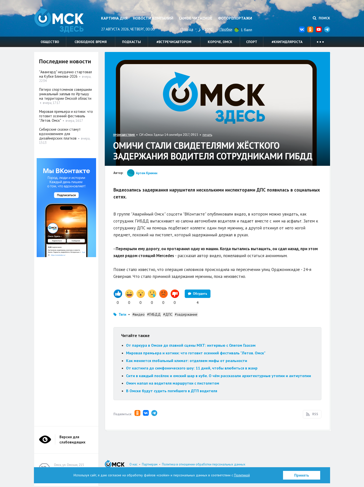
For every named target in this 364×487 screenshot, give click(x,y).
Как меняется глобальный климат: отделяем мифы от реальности (186, 360)
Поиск (324, 18)
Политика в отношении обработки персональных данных (203, 464)
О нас (133, 464)
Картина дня (114, 18)
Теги (122, 314)
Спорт (251, 42)
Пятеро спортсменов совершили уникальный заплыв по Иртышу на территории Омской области (65, 94)
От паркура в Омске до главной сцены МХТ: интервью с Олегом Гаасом (191, 345)
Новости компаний (153, 18)
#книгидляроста (287, 42)
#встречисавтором (173, 42)
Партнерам (149, 464)
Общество (50, 42)
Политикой (242, 475)
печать (207, 135)
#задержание (186, 314)
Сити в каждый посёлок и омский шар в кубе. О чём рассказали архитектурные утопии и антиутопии (218, 375)
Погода (186, 29)
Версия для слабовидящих (72, 439)
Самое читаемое (195, 18)
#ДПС (167, 314)
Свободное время (91, 42)
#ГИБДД (154, 314)
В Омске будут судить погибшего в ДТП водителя (171, 390)
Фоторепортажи (235, 18)
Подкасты (131, 42)
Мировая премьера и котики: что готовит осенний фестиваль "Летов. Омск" (195, 352)
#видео (138, 314)
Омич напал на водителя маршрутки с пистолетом (172, 383)
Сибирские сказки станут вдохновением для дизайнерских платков (60, 134)
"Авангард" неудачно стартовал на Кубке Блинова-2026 (65, 74)
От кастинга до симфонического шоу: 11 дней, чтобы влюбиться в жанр (192, 367)
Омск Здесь (59, 20)
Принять (301, 475)
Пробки (225, 29)
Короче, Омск (220, 42)
